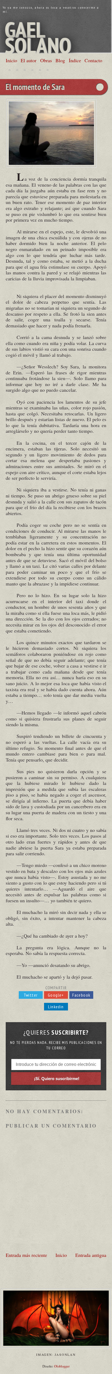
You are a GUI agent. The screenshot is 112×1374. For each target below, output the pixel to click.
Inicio (11, 60)
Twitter (31, 995)
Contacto (93, 60)
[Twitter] (9, 69)
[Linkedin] (32, 69)
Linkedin (56, 1006)
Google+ (56, 995)
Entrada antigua (90, 1255)
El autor (28, 60)
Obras (46, 60)
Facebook (81, 995)
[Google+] (25, 69)
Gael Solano (38, 37)
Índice (75, 60)
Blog (60, 60)
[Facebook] (17, 69)
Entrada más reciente (26, 1255)
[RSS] (47, 69)
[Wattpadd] (40, 69)
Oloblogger (62, 1366)
